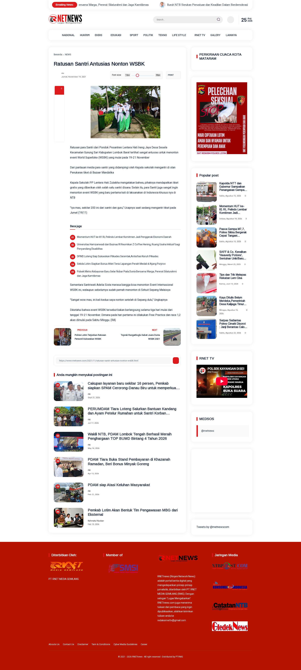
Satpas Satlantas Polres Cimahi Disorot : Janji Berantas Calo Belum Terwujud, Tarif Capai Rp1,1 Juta (232, 324)
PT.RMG (179, 657)
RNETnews (137, 657)
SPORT (134, 35)
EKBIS (98, 35)
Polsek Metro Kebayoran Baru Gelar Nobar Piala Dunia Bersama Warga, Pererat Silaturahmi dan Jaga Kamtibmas (127, 273)
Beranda (58, 54)
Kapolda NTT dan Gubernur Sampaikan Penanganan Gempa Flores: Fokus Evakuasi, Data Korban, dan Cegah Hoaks (232, 187)
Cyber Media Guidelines (125, 644)
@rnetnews (207, 430)
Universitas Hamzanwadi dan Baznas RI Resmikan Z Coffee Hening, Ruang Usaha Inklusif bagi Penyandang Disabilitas (128, 246)
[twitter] (234, 645)
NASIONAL (68, 35)
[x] (59, 108)
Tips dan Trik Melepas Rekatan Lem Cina (232, 276)
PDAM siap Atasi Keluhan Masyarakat (119, 485)
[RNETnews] (65, 23)
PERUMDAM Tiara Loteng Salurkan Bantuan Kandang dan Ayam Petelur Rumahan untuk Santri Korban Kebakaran (132, 411)
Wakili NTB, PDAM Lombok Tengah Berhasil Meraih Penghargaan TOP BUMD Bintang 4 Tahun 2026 (130, 436)
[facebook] (59, 99)
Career (144, 644)
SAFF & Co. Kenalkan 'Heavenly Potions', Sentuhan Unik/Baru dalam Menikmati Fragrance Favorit (232, 255)
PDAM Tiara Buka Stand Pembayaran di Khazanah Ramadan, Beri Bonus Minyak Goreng (129, 461)
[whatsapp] (59, 127)
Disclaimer (83, 644)
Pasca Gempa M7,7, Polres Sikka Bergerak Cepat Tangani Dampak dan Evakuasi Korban (233, 232)
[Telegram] (59, 118)
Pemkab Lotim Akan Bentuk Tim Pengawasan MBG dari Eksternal (133, 512)
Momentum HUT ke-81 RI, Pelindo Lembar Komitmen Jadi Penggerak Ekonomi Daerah (124, 237)
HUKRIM (85, 35)
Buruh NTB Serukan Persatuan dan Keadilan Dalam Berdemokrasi (164, 4)
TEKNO (162, 35)
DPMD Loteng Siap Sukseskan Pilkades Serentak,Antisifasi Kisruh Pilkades (117, 256)
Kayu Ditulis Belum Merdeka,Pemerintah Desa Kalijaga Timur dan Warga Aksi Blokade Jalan (232, 301)
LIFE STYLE (179, 35)
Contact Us (68, 644)
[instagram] (239, 645)
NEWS (68, 54)
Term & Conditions (101, 644)
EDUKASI (116, 35)
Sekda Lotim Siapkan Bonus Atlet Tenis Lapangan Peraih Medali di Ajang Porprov (121, 263)
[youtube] (250, 645)
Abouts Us (54, 644)
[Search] (218, 19)
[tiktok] (244, 645)
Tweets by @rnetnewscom (212, 527)
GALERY (215, 35)
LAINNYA (231, 35)
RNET (200, 35)
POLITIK (148, 35)
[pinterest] (59, 137)
